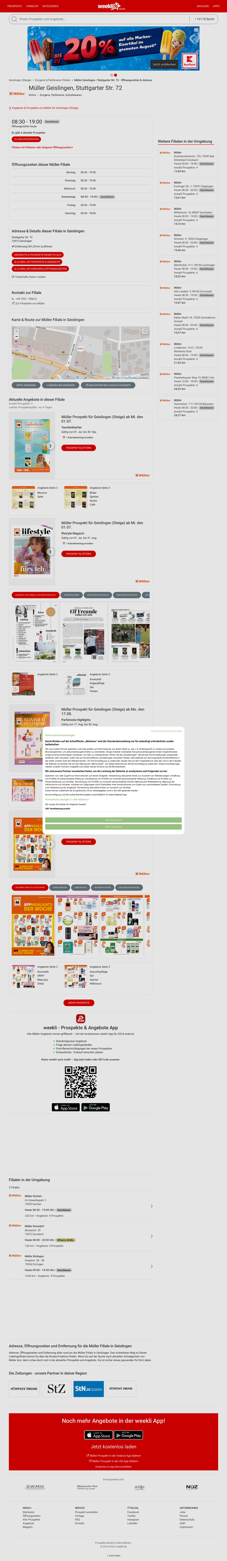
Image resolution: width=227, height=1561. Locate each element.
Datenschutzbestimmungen (166, 731)
